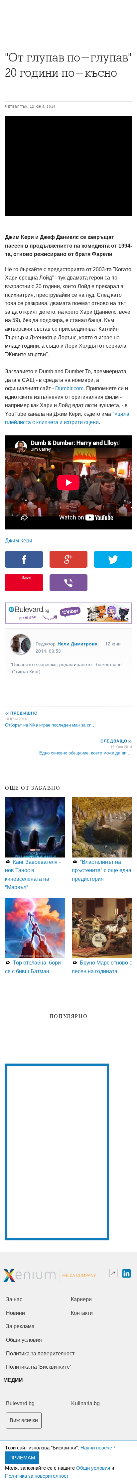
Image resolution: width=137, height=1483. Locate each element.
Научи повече (96, 1447)
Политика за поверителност (37, 1475)
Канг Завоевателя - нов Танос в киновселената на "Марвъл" (33, 874)
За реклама (20, 1326)
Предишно (21, 713)
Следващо (115, 741)
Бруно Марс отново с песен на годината (102, 967)
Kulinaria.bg (85, 1403)
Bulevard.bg (20, 1403)
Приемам (22, 1457)
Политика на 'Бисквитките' (38, 1367)
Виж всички (24, 1420)
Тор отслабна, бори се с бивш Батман (33, 967)
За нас (14, 1299)
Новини (15, 1313)
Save (26, 577)
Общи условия (93, 1467)
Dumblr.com (69, 388)
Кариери (81, 1299)
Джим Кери (18, 540)
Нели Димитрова (77, 643)
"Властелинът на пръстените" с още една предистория (101, 870)
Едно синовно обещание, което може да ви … (85, 752)
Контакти (82, 1313)
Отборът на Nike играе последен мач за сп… (50, 725)
